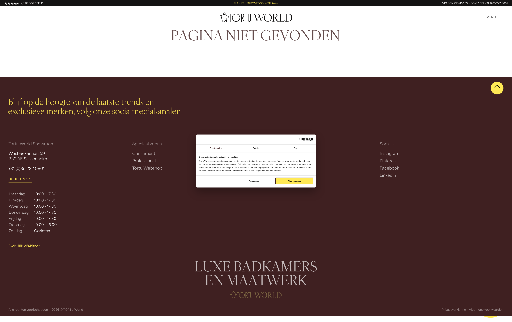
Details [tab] (256, 148)
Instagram (389, 153)
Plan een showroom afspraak (256, 3)
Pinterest (388, 160)
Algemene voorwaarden (486, 309)
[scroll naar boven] (497, 88)
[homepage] (256, 17)
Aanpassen (254, 181)
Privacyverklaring (454, 309)
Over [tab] (296, 148)
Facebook (389, 167)
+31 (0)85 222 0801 (27, 168)
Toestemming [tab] (216, 148)
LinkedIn (388, 175)
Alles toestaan (294, 181)
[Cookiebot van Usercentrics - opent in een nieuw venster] (301, 140)
